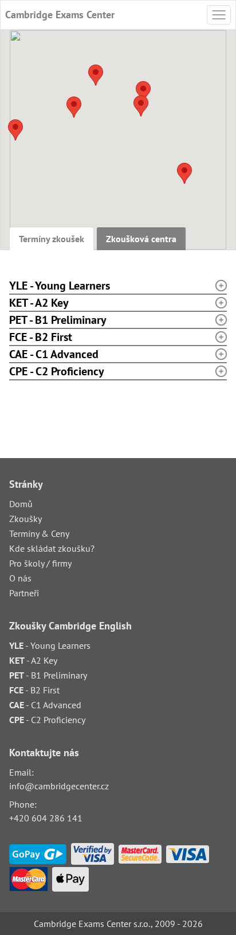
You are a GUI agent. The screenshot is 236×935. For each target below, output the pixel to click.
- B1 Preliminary (48, 675)
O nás (20, 578)
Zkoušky (25, 518)
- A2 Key (33, 660)
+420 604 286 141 (45, 818)
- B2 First (34, 690)
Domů (21, 503)
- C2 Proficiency (47, 719)
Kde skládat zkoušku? (52, 548)
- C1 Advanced (45, 705)
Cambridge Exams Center (60, 14)
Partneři (24, 593)
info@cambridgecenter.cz (59, 786)
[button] (184, 173)
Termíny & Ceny (39, 533)
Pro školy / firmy (40, 563)
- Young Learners (50, 645)
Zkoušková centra (141, 238)
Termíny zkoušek (51, 238)
